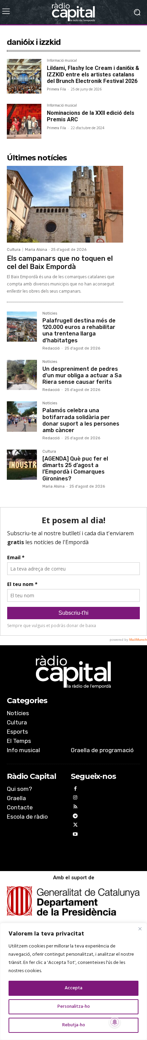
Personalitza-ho (73, 1007)
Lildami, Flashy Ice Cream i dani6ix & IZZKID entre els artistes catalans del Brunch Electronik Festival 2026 (93, 74)
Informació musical (62, 61)
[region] (73, 981)
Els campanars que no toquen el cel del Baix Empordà (60, 262)
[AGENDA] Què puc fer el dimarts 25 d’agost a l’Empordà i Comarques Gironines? (75, 468)
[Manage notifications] (114, 1022)
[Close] (140, 929)
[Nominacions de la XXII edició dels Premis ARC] (24, 121)
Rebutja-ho (73, 1025)
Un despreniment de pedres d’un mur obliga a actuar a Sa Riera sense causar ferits (82, 375)
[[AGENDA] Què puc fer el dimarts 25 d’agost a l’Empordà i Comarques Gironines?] (22, 465)
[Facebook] (75, 789)
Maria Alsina (36, 249)
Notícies (49, 313)
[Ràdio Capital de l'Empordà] (73, 12)
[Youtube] (75, 835)
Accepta (73, 988)
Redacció (51, 348)
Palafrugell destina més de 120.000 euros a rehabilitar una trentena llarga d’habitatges (79, 330)
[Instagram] (75, 798)
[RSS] (75, 807)
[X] (75, 826)
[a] (73, 672)
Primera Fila (56, 89)
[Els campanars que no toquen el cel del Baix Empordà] (65, 204)
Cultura (14, 250)
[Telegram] (75, 817)
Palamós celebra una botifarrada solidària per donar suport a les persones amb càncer (80, 420)
